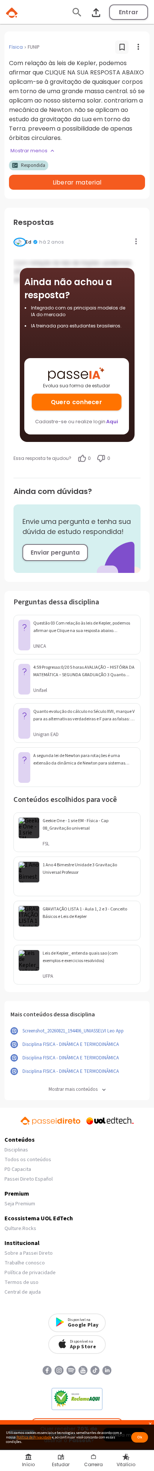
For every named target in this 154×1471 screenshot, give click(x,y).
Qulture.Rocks (20, 1228)
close (150, 1424)
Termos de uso (21, 1282)
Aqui (112, 421)
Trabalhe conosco (24, 1263)
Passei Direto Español (28, 1179)
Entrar (128, 12)
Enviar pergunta (55, 552)
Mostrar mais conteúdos (73, 1089)
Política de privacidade (30, 1272)
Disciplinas (16, 1150)
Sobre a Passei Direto (28, 1253)
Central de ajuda (22, 1292)
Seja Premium (19, 1203)
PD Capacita (17, 1169)
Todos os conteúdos (27, 1159)
